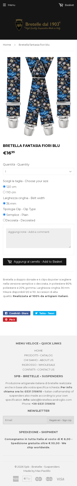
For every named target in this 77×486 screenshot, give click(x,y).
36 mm (11, 203)
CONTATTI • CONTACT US (38, 369)
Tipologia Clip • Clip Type (19, 209)
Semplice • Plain (17, 215)
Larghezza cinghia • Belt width (24, 198)
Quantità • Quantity (16, 164)
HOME (38, 350)
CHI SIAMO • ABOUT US (39, 360)
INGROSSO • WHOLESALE (38, 364)
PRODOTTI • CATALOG (38, 355)
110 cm (11, 192)
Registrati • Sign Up (60, 420)
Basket (69, 5)
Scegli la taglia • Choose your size (25, 181)
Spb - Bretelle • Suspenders (41, 466)
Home (7, 44)
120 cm (11, 187)
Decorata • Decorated (20, 220)
